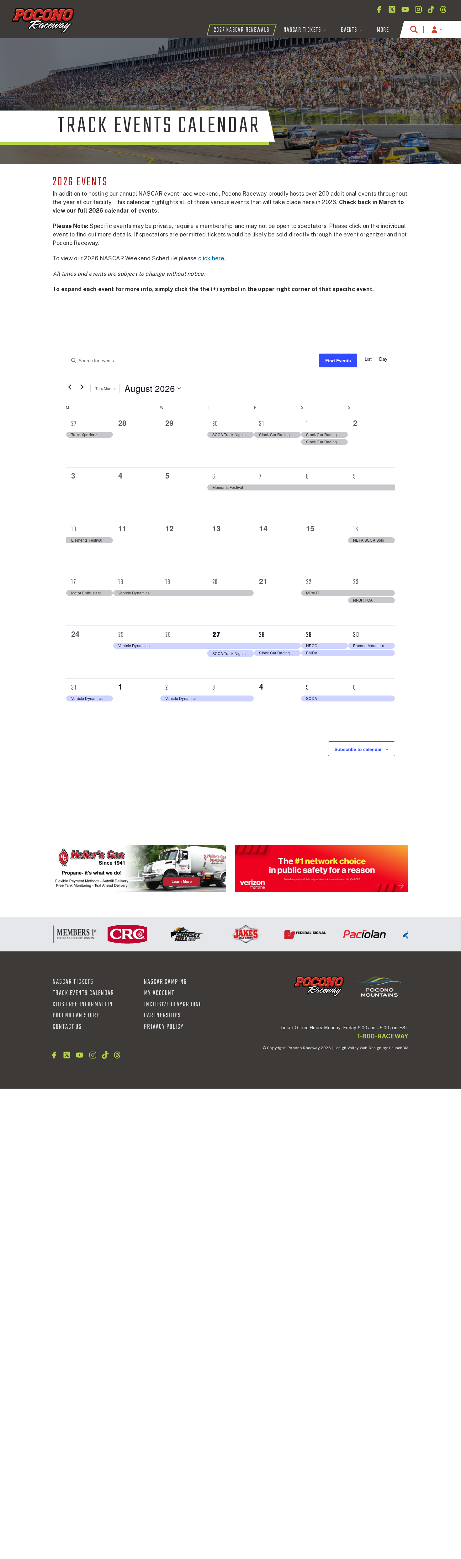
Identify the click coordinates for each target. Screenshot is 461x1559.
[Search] (414, 29)
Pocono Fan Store (76, 1015)
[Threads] (443, 9)
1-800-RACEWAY (383, 1036)
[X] (392, 9)
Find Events (338, 360)
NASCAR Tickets (73, 982)
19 (168, 582)
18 (121, 582)
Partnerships (162, 1015)
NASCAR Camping (165, 982)
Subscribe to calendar (358, 749)
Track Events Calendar (83, 993)
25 (121, 635)
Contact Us (67, 1026)
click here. (212, 258)
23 (356, 582)
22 (309, 582)
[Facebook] (379, 9)
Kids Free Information (83, 1004)
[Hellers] (139, 868)
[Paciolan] (348, 934)
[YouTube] (405, 9)
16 (355, 529)
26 (168, 635)
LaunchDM (398, 1048)
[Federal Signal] (289, 934)
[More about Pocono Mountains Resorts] (379, 985)
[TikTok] (431, 9)
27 (74, 424)
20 (215, 582)
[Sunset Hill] (170, 934)
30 (215, 424)
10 (74, 529)
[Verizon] (321, 868)
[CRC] (111, 934)
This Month (105, 388)
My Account (159, 993)
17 (73, 582)
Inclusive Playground (173, 1004)
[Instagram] (418, 9)
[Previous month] (69, 387)
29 (309, 635)
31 (261, 424)
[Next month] (82, 387)
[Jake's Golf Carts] (229, 934)
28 (262, 635)
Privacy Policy (164, 1026)
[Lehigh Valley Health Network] (407, 934)
